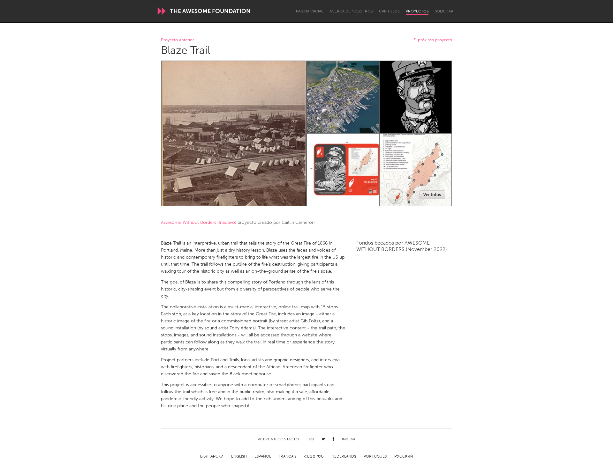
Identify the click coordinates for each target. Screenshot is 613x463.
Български (211, 456)
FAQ (310, 439)
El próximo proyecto (432, 40)
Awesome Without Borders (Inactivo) (198, 222)
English (239, 456)
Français (287, 456)
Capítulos (389, 11)
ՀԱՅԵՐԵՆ (314, 456)
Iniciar (348, 439)
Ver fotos (432, 194)
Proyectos (417, 11)
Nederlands (343, 456)
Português (375, 456)
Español (262, 456)
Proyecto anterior (177, 40)
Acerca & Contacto (278, 439)
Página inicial (309, 11)
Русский (403, 456)
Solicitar (444, 11)
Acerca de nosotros (351, 11)
